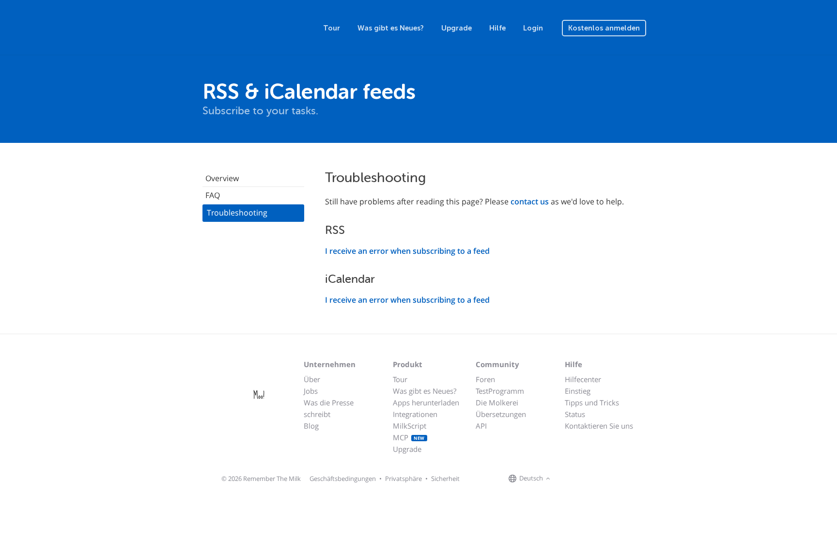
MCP (409, 437)
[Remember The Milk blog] (592, 479)
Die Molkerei (497, 402)
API (481, 426)
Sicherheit (445, 478)
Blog (311, 426)
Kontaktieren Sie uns (599, 426)
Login (533, 28)
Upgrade (456, 28)
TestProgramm (500, 391)
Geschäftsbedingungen (343, 478)
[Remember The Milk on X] (580, 479)
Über (312, 379)
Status (575, 414)
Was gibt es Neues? (390, 28)
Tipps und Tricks (592, 402)
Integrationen (415, 414)
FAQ (212, 195)
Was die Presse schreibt (329, 408)
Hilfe (497, 28)
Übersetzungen (501, 414)
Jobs (311, 391)
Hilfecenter (583, 379)
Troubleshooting (237, 212)
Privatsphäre (403, 478)
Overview (222, 178)
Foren (485, 379)
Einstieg (577, 391)
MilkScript (409, 426)
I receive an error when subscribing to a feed (407, 251)
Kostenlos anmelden (604, 28)
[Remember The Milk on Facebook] (567, 479)
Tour (331, 28)
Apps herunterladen (426, 402)
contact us (530, 201)
